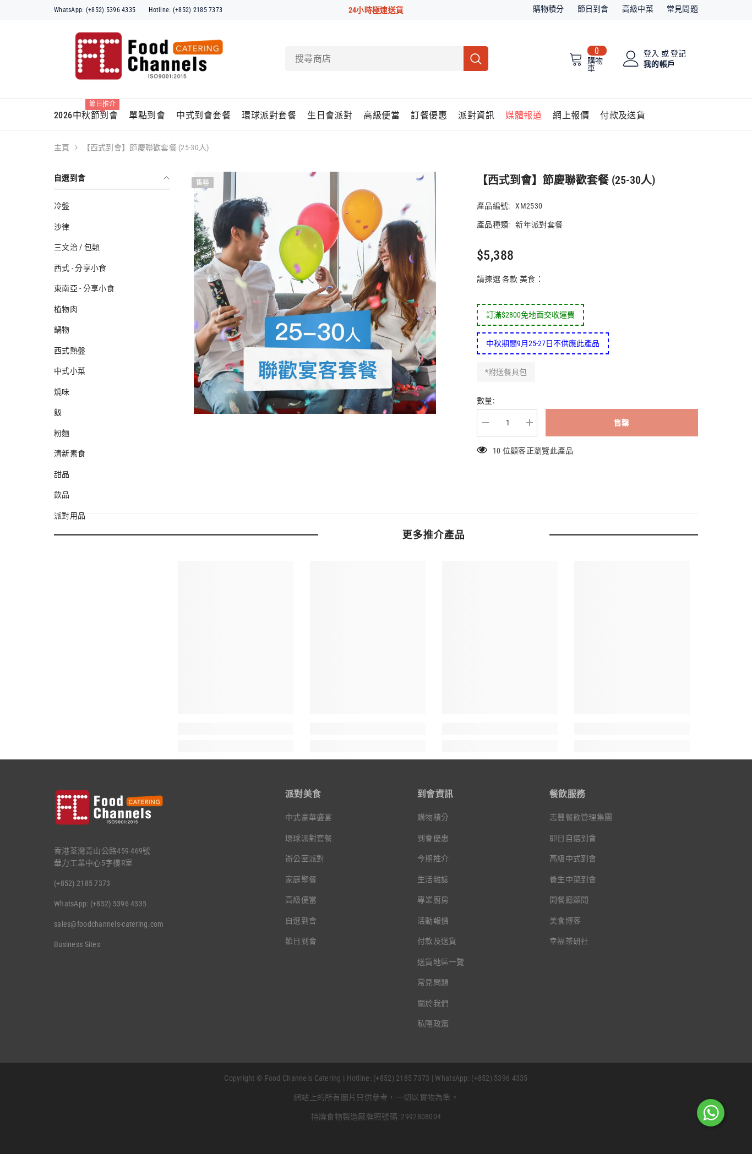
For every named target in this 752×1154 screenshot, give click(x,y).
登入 (652, 53)
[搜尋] (386, 58)
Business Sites (77, 944)
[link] (235, 729)
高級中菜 (637, 8)
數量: (486, 400)
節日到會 (593, 8)
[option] (315, 293)
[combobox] (374, 58)
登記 (678, 53)
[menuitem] (112, 205)
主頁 (62, 147)
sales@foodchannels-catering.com (109, 924)
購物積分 (548, 8)
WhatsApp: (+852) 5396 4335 (94, 10)
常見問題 (682, 8)
